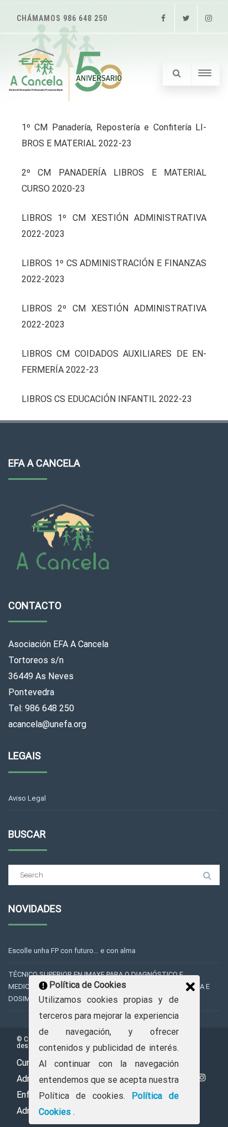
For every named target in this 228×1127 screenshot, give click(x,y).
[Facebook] (163, 18)
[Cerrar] (190, 986)
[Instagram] (209, 18)
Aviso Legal (27, 798)
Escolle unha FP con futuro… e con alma (72, 950)
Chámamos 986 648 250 (62, 18)
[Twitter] (186, 18)
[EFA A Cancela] (67, 73)
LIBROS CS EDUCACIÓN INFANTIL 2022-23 (107, 399)
